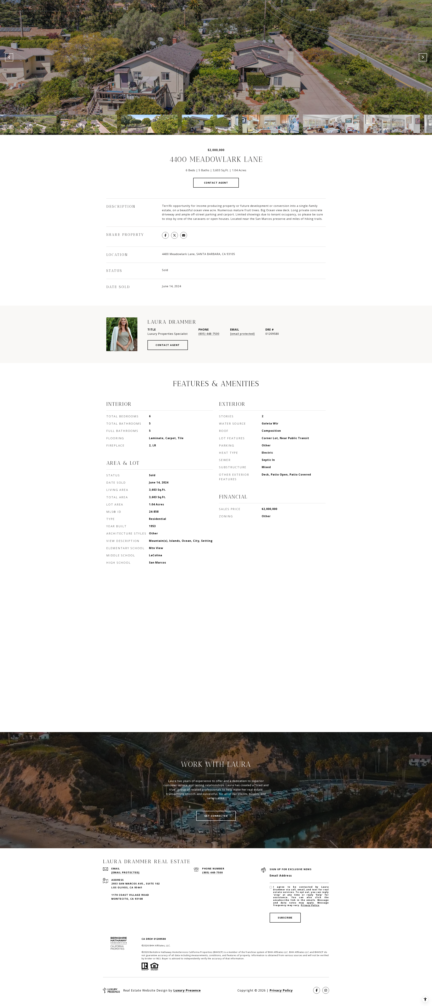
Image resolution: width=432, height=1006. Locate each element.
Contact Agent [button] (216, 182)
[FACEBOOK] (316, 990)
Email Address (281, 875)
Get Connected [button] (216, 815)
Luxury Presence (187, 990)
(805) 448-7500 (208, 334)
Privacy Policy (310, 905)
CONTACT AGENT (168, 345)
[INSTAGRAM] (325, 990)
